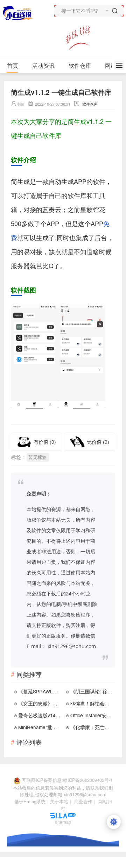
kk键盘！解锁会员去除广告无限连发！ (92, 703)
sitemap (63, 821)
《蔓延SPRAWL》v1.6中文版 (40, 691)
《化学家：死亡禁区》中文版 (92, 727)
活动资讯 (43, 65)
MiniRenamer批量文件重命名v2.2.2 (40, 727)
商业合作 (83, 801)
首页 (12, 65)
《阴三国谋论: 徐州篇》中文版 (92, 691)
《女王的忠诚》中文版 (40, 703)
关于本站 (59, 801)
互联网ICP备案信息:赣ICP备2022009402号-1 (67, 780)
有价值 (45, 441)
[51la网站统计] (63, 815)
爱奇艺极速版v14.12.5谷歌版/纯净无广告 (40, 715)
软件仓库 (80, 65)
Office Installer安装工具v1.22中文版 (92, 715)
